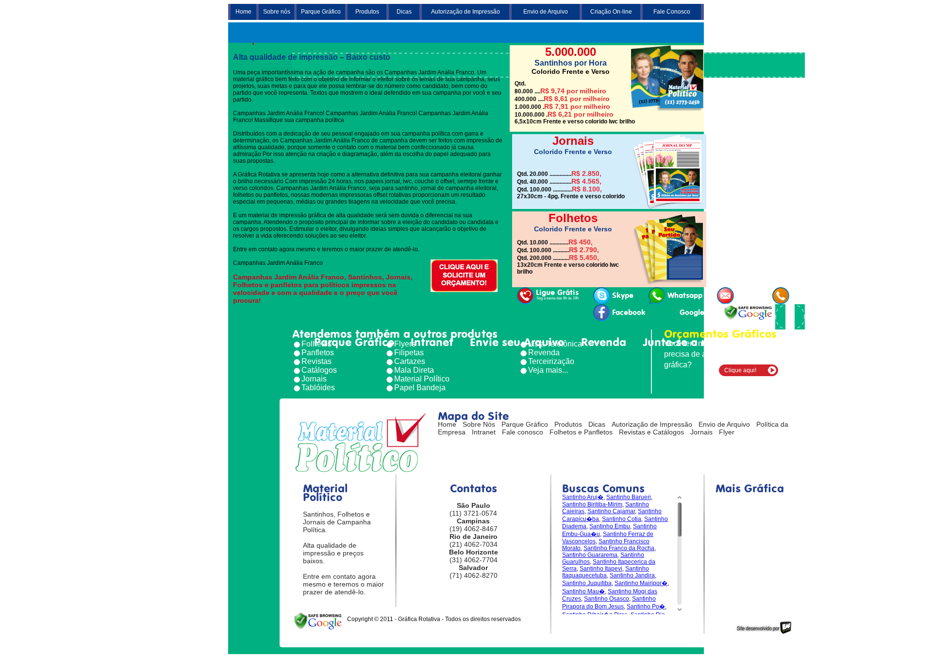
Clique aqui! (740, 370)
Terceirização (551, 361)
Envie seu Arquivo (517, 342)
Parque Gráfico (321, 11)
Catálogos (319, 370)
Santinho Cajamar (611, 511)
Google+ (694, 312)
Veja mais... (548, 370)
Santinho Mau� (583, 591)
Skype (622, 295)
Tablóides (318, 387)
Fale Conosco (671, 11)
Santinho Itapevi (601, 568)
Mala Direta (414, 370)
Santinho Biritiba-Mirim (592, 504)
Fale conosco (522, 432)
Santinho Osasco (606, 598)
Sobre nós (276, 11)
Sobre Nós (479, 424)
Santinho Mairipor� (641, 583)
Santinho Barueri (628, 497)
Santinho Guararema (589, 555)
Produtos (367, 11)
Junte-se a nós (681, 342)
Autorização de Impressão (465, 11)
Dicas (404, 11)
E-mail (747, 295)
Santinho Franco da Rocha (618, 548)
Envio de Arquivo (545, 11)
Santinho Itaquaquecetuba (605, 572)
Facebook (629, 312)
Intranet (432, 342)
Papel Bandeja (420, 387)
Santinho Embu (609, 526)
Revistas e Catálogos (651, 432)
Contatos (759, 342)
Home (243, 11)
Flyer (726, 432)
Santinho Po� (646, 606)
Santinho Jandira (632, 575)
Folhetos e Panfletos (581, 432)
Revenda (603, 342)
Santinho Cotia (621, 519)
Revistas (316, 361)
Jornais (314, 379)
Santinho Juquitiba (587, 583)
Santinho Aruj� (582, 497)
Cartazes (409, 361)
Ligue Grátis (557, 294)
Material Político (421, 379)
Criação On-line (611, 11)
